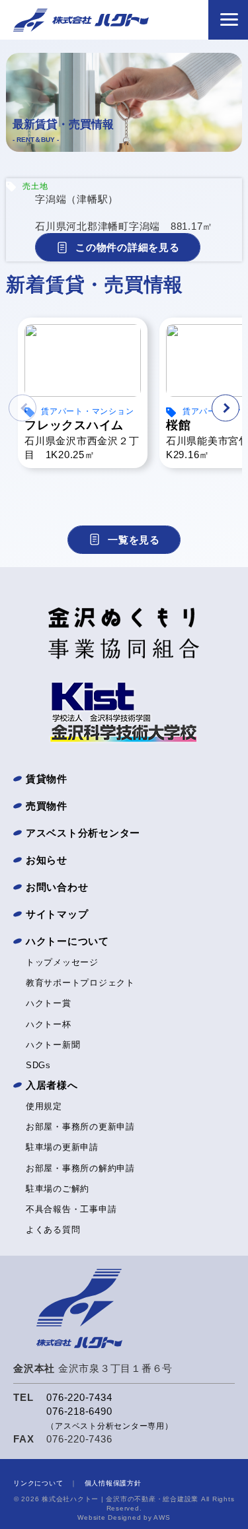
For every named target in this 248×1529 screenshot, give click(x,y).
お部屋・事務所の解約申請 (80, 1168)
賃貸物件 (46, 778)
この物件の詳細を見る (127, 247)
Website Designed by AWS (123, 1517)
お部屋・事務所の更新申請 (80, 1127)
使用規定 (44, 1106)
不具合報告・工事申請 (71, 1209)
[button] (225, 407)
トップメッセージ (62, 962)
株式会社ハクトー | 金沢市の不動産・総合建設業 (120, 1499)
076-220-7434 (79, 1397)
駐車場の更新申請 (62, 1147)
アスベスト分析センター (83, 832)
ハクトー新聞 (53, 1045)
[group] (82, 386)
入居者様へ (52, 1085)
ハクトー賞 (48, 1003)
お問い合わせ (57, 887)
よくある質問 (53, 1230)
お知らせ (46, 860)
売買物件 (46, 805)
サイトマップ (57, 914)
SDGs (38, 1065)
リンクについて (38, 1483)
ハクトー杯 (48, 1024)
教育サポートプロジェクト (80, 983)
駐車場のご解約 (57, 1189)
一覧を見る (134, 539)
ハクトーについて (67, 941)
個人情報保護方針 (113, 1483)
